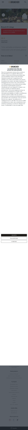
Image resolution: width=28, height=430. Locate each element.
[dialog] (14, 215)
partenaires (9, 72)
